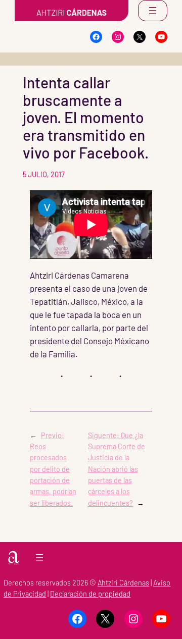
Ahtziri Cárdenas (123, 582)
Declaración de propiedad (90, 594)
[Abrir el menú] (153, 11)
